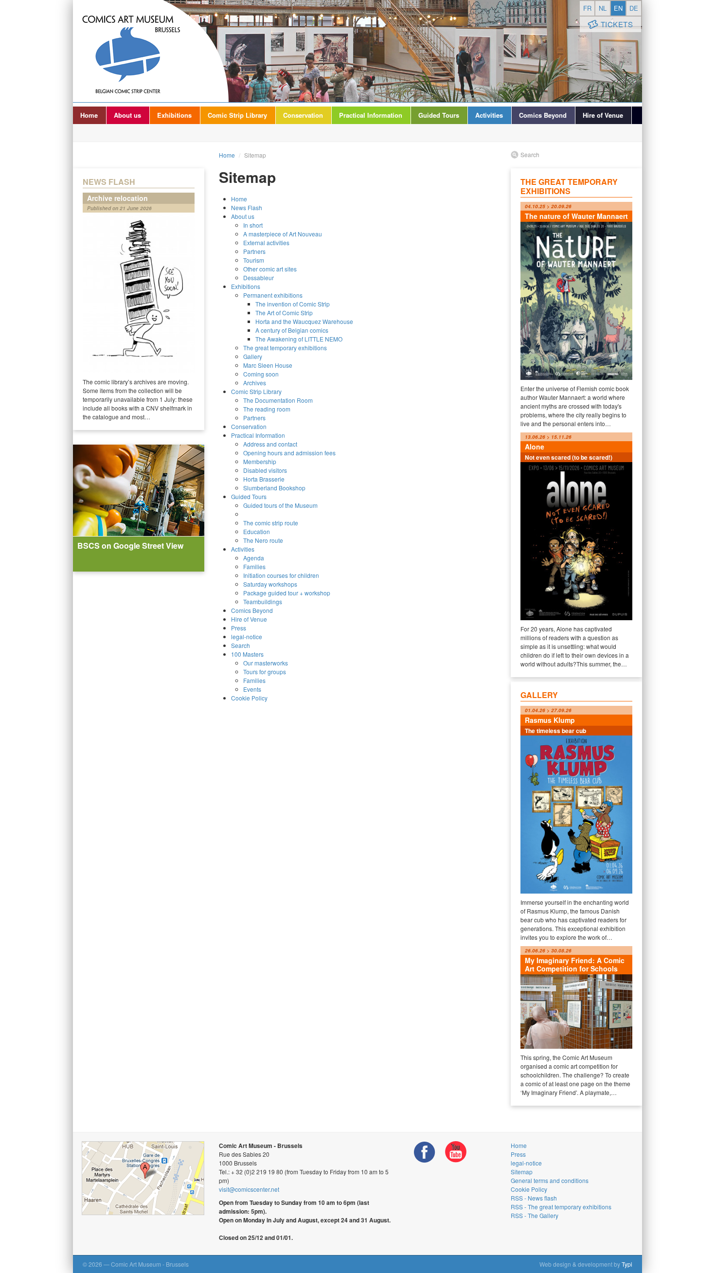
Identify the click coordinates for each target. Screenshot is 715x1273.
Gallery (252, 356)
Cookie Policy (249, 698)
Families (254, 566)
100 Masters (247, 654)
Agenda (253, 558)
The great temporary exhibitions (285, 347)
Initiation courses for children (281, 575)
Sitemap (522, 1171)
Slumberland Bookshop (274, 488)
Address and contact (270, 444)
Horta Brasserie (264, 479)
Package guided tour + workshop (286, 593)
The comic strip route (270, 523)
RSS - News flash (534, 1198)
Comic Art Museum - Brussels (151, 51)
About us (127, 115)
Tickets (617, 24)
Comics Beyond (543, 115)
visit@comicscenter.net (249, 1189)
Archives (254, 382)
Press (238, 628)
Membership (259, 461)
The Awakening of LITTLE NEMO (298, 339)
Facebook (424, 1152)
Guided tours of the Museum (280, 505)
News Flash (246, 207)
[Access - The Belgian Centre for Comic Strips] (143, 1178)
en (618, 8)
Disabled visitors (265, 470)
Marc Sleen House (267, 365)
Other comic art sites (270, 269)
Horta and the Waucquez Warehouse (304, 321)
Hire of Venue (603, 115)
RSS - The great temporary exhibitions (561, 1206)
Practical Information (370, 115)
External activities (266, 242)
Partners (254, 251)
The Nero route (263, 540)
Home (89, 115)
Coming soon (261, 374)
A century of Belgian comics (291, 330)
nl (603, 8)
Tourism (253, 260)
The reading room (266, 409)
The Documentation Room (278, 400)
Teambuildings (262, 601)
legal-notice (246, 636)
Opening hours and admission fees (289, 452)
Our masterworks (265, 663)
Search (240, 645)
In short (253, 225)
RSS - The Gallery (534, 1215)
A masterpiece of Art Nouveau (282, 234)
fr (587, 8)
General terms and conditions (550, 1180)
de (633, 8)
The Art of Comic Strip (284, 312)
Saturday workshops (270, 584)
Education (256, 531)
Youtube (456, 1152)
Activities (489, 115)
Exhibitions (174, 115)
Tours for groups (264, 671)
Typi (627, 1264)
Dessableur (258, 277)
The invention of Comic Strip (292, 304)
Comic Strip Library (237, 115)
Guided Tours (438, 115)
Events (252, 689)
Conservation (303, 115)
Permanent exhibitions (273, 295)
